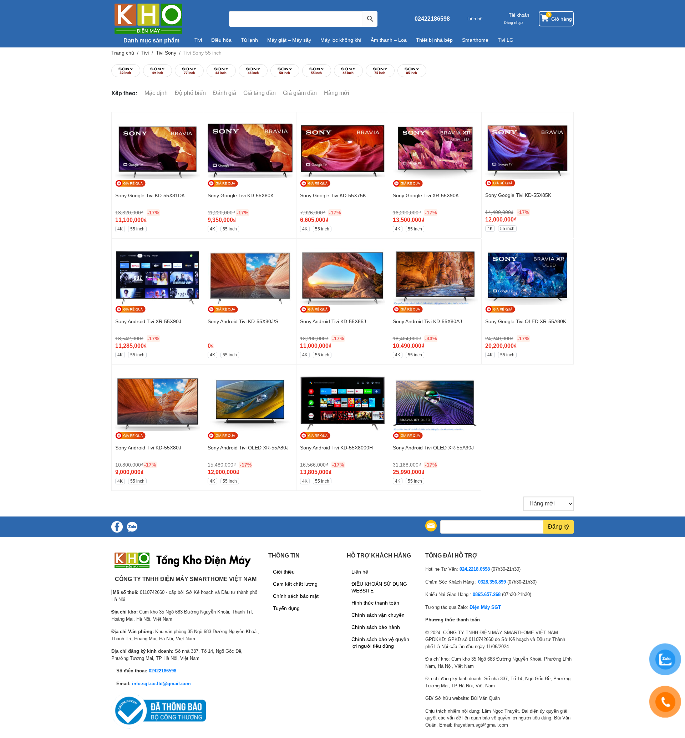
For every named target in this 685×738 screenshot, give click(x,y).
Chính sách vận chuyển (378, 615)
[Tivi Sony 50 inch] (284, 70)
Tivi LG (505, 40)
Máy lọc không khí (340, 40)
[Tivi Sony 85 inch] (411, 70)
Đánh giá (224, 93)
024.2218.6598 (475, 569)
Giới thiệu (284, 572)
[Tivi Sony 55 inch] (316, 70)
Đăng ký (558, 527)
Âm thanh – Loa (389, 40)
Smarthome (475, 40)
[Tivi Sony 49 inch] (157, 70)
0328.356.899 (492, 582)
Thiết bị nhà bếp (434, 40)
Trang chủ (122, 53)
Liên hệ (474, 18)
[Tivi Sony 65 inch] (348, 70)
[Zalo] (132, 527)
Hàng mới (336, 93)
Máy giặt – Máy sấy (289, 40)
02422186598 (432, 19)
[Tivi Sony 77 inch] (189, 70)
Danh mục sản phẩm (150, 40)
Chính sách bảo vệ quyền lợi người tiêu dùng (380, 642)
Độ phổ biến (190, 93)
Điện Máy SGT (485, 607)
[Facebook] (117, 527)
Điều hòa (221, 40)
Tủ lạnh (249, 40)
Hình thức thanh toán (375, 603)
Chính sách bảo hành (375, 627)
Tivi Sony (166, 53)
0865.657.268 (487, 594)
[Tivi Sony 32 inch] (125, 70)
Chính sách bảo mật (296, 596)
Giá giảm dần (300, 93)
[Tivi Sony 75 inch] (380, 70)
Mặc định (156, 93)
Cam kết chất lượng (295, 584)
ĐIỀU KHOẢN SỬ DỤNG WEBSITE (379, 587)
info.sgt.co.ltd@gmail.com (161, 683)
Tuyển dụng (286, 608)
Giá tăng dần (259, 93)
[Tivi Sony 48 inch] (253, 70)
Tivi (198, 40)
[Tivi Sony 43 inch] (221, 70)
